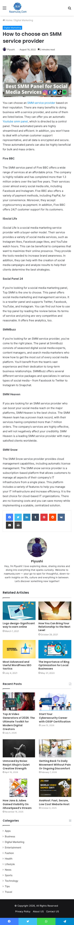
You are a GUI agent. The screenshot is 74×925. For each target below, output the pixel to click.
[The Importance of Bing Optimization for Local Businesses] (54, 649)
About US (38, 911)
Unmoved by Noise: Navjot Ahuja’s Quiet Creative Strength (16, 764)
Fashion (9, 853)
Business (10, 836)
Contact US (52, 911)
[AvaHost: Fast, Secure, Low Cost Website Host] (55, 788)
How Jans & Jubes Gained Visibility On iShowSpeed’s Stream (17, 804)
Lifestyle (10, 864)
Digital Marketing (23, 20)
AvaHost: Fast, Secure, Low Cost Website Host (54, 802)
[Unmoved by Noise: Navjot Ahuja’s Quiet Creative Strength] (19, 748)
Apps (8, 830)
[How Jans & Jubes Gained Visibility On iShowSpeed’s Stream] (19, 788)
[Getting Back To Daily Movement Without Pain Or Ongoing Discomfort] (55, 748)
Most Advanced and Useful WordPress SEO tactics (17, 665)
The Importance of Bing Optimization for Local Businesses (53, 665)
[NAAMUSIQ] (18, 8)
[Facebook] (9, 517)
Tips (7, 886)
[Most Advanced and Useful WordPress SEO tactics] (19, 649)
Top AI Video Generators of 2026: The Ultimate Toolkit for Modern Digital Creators (19, 721)
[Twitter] (18, 517)
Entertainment (13, 847)
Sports (8, 875)
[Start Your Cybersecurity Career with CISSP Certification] (55, 701)
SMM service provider (41, 102)
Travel (8, 891)
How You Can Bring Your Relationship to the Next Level (54, 627)
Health (8, 858)
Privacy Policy (22, 911)
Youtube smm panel (15, 121)
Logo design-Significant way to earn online (19, 625)
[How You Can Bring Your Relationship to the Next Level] (54, 611)
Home (8, 20)
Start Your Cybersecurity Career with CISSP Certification (55, 717)
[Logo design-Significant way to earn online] (19, 611)
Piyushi (11, 49)
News (8, 869)
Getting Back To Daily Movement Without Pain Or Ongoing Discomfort (55, 764)
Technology (11, 880)
